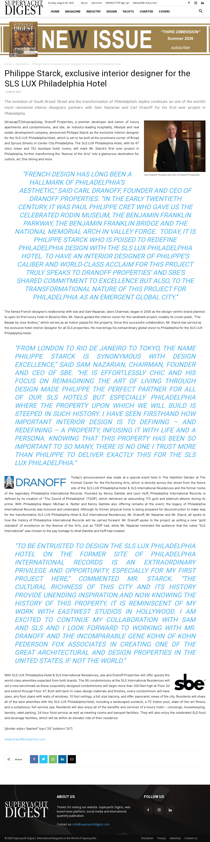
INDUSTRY (93, 11)
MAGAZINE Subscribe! (145, 2)
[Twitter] (43, 759)
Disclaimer (147, 838)
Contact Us (191, 838)
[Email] (72, 759)
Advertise (96, 2)
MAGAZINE (73, 11)
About (84, 2)
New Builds (22, 64)
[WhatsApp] (53, 759)
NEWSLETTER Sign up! (117, 2)
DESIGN (111, 11)
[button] (200, 12)
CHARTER (146, 11)
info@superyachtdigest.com (91, 824)
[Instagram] (196, 3)
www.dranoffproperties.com (25, 739)
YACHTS (128, 11)
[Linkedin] (202, 3)
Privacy (162, 838)
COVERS (164, 11)
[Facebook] (189, 3)
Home (55, 11)
